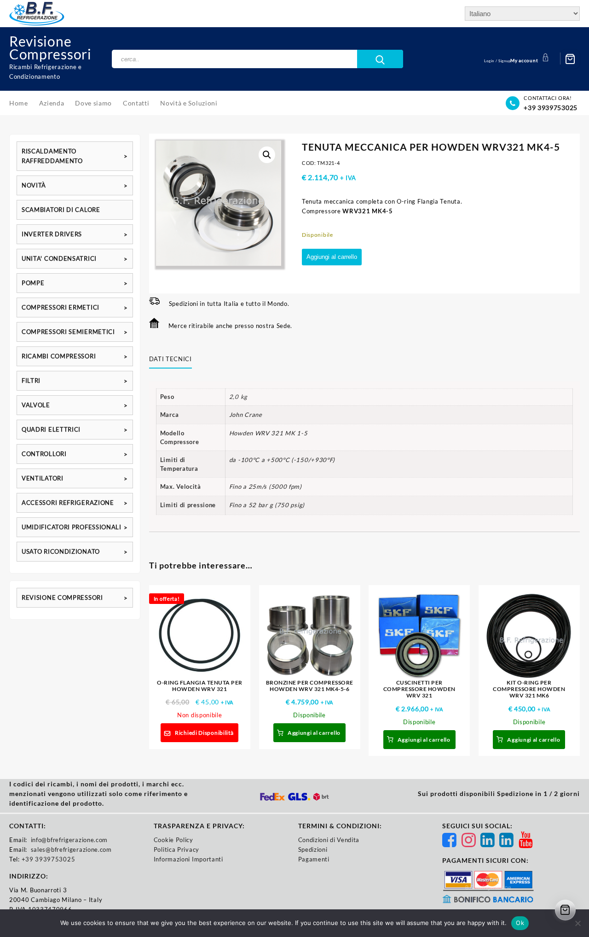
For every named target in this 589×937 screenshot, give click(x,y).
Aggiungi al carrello (331, 256)
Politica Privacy (176, 849)
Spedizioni (313, 849)
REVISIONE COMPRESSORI (62, 597)
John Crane (245, 414)
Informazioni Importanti (188, 859)
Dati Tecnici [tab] (170, 359)
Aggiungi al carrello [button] (314, 732)
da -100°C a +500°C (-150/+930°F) (282, 459)
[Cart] (570, 58)
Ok (520, 922)
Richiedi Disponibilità (204, 732)
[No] (577, 923)
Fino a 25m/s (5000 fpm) (265, 486)
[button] (267, 154)
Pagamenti (313, 859)
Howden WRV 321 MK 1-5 (268, 433)
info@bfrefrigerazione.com (69, 839)
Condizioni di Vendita (329, 839)
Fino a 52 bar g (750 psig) (267, 505)
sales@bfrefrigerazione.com (71, 849)
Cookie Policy (173, 839)
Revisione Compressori (50, 47)
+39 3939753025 (550, 107)
